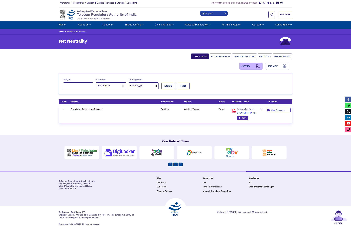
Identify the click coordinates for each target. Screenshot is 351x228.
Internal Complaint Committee (217, 191)
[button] (260, 3)
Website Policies (164, 191)
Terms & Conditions (212, 187)
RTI (250, 182)
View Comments (278, 110)
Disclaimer (254, 178)
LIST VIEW (245, 66)
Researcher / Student (83, 3)
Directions (265, 56)
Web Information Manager (261, 187)
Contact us (208, 178)
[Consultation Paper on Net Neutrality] (261, 109)
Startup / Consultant (127, 3)
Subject (67, 80)
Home (61, 31)
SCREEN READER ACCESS (245, 3)
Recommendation (220, 56)
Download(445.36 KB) (246, 113)
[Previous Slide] (170, 164)
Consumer (65, 3)
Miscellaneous (282, 56)
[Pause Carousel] (175, 164)
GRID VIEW (273, 66)
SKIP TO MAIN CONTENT (222, 3)
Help (205, 182)
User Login (285, 14)
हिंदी (281, 3)
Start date (101, 80)
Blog (159, 178)
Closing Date (135, 80)
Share (244, 118)
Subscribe (161, 187)
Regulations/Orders (244, 56)
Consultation (200, 56)
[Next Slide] (181, 164)
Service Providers (105, 3)
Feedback (161, 182)
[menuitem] (62, 25)
